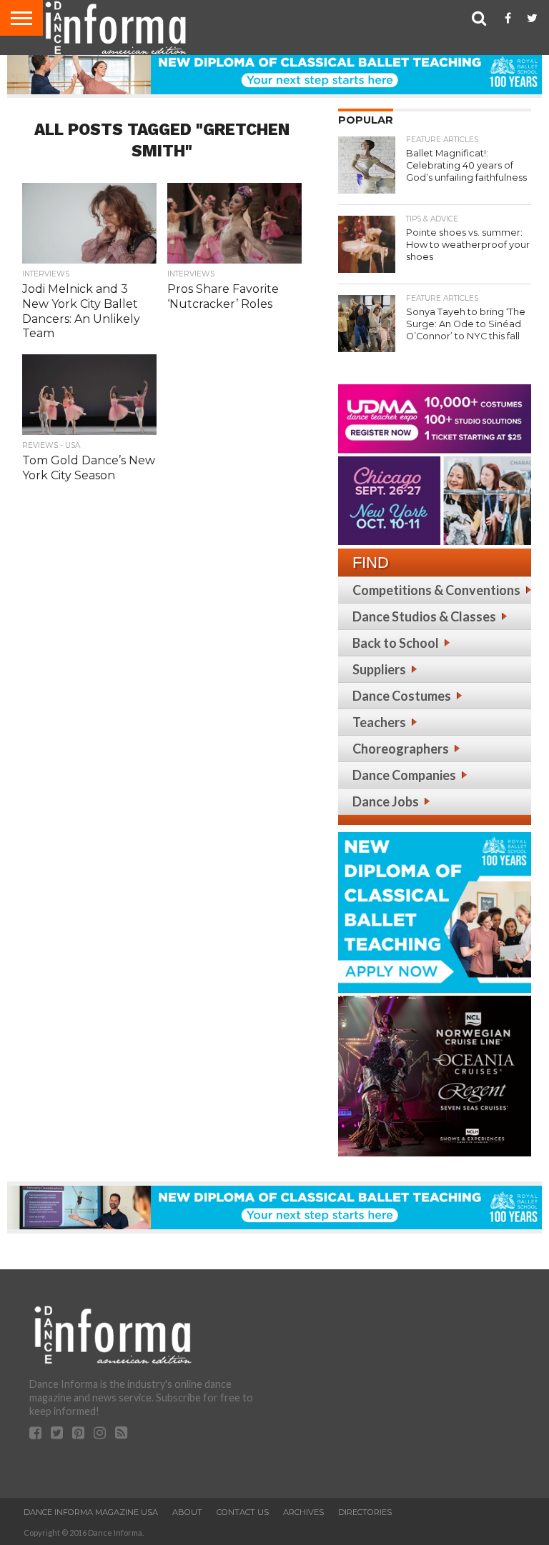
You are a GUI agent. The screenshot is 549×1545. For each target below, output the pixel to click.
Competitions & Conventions (436, 590)
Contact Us (243, 1512)
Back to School (395, 643)
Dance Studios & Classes (424, 616)
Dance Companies (404, 775)
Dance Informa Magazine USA (91, 1512)
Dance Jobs (385, 801)
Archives (303, 1512)
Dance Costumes (401, 696)
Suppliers (379, 669)
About (187, 1512)
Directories (365, 1512)
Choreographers (400, 748)
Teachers (379, 722)
